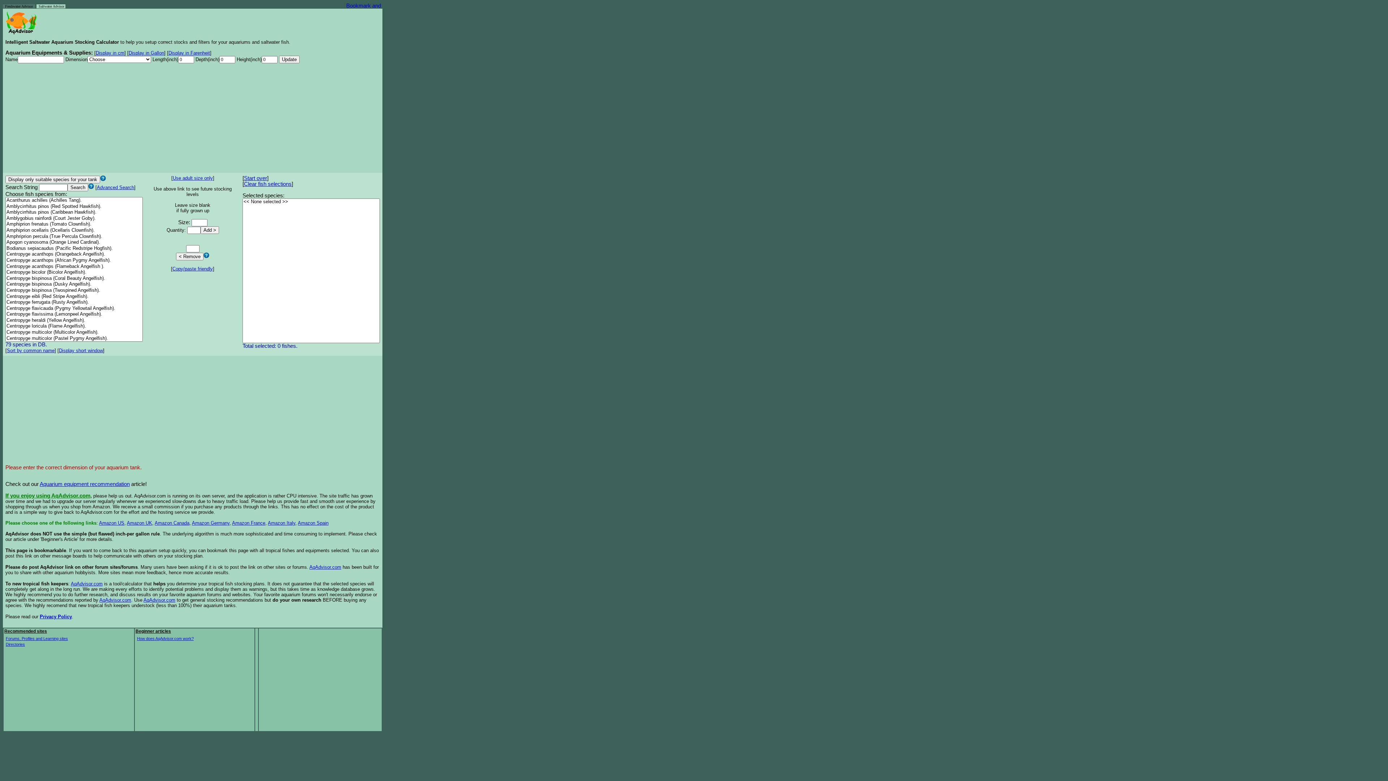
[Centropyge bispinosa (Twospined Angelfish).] (74, 290)
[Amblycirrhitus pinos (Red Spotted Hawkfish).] (74, 207)
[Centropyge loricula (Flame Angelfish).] (74, 326)
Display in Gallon (146, 53)
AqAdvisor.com (325, 567)
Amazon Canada (172, 523)
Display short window (81, 350)
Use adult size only (193, 178)
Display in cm (110, 53)
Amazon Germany (211, 523)
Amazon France (248, 523)
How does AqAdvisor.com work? (165, 638)
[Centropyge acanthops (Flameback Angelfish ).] (74, 267)
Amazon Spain (313, 523)
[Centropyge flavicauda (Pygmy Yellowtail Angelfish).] (74, 309)
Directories (15, 644)
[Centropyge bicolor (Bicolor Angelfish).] (74, 272)
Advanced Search (115, 187)
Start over (255, 178)
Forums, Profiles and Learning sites (37, 638)
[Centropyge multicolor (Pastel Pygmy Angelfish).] (74, 339)
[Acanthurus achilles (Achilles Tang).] (74, 200)
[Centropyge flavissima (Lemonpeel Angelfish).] (74, 314)
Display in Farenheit (189, 53)
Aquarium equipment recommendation (85, 484)
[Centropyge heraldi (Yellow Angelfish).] (74, 320)
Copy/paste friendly (192, 269)
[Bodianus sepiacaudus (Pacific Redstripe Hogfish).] (74, 249)
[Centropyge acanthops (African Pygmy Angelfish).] (74, 260)
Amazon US (111, 523)
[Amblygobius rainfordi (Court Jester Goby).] (74, 218)
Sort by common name (31, 350)
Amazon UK (139, 523)
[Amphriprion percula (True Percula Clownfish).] (74, 237)
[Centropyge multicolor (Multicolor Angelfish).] (74, 332)
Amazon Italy (281, 523)
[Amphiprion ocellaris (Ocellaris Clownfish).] (74, 230)
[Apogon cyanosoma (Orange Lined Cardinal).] (74, 242)
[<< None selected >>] (311, 202)
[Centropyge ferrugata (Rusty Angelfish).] (74, 302)
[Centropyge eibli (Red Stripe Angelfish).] (74, 297)
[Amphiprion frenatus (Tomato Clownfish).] (74, 224)
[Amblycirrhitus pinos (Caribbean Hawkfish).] (74, 212)
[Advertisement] (192, 119)
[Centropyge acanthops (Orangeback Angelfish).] (74, 254)
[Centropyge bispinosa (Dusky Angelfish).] (74, 284)
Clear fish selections (268, 184)
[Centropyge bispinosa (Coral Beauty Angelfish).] (74, 279)
